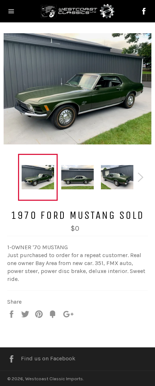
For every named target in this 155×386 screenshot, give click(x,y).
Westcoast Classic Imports (54, 378)
